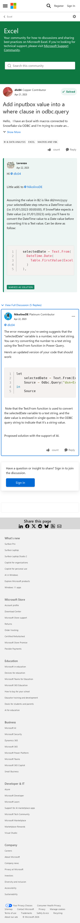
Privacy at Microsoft (14, 869)
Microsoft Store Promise (16, 642)
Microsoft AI (10, 727)
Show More (14, 132)
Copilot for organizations (16, 562)
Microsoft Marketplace (15, 820)
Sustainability (11, 894)
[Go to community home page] (13, 6)
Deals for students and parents (19, 703)
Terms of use (10, 913)
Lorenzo (22, 163)
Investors (9, 875)
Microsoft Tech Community (17, 814)
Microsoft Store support (16, 617)
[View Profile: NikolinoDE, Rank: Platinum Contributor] (8, 316)
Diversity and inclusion (15, 881)
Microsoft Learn (12, 801)
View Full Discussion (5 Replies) (23, 305)
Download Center (13, 611)
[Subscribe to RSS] (53, 526)
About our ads (11, 916)
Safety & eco (43, 913)
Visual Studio (11, 832)
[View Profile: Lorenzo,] (11, 165)
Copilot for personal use (16, 568)
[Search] (48, 5)
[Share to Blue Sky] (46, 526)
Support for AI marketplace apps (20, 807)
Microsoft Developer (14, 795)
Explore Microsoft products (17, 581)
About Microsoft (12, 856)
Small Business (12, 771)
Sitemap (8, 909)
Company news (12, 863)
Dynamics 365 (11, 740)
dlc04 (18, 90)
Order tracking (11, 630)
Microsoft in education (15, 666)
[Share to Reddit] (40, 526)
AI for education (12, 710)
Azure (7, 789)
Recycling (57, 913)
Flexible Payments (13, 648)
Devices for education (15, 672)
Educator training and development (21, 697)
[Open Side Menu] (5, 6)
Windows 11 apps (13, 587)
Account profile (12, 605)
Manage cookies (57, 909)
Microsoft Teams (12, 759)
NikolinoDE (34, 187)
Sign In (71, 6)
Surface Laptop (12, 550)
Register (59, 6)
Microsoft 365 (11, 746)
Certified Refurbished (15, 636)
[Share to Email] (59, 526)
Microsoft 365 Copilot (15, 765)
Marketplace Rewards (15, 826)
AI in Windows (11, 574)
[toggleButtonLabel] (74, 16)
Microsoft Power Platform (17, 752)
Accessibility (10, 887)
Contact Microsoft (25, 909)
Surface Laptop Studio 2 (16, 556)
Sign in (20, 482)
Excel (9, 16)
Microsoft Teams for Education (19, 679)
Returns (8, 623)
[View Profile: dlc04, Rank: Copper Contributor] (8, 92)
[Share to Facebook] (27, 526)
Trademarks (26, 913)
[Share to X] (34, 526)
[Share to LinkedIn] (21, 526)
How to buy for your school (17, 691)
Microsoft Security (13, 734)
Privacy (42, 909)
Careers (8, 850)
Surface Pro (10, 543)
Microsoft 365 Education (16, 685)
